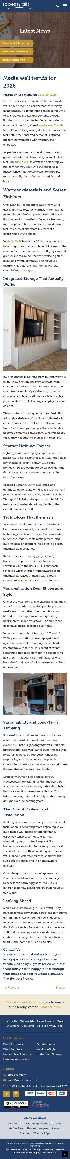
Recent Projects (45, 1021)
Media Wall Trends (51, 125)
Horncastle (47, 1123)
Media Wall (14, 241)
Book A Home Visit (13, 59)
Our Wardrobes (46, 1044)
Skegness (43, 1128)
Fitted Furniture (12, 1049)
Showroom (13, 1026)
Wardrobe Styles (46, 1049)
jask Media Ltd (48, 1152)
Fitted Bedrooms (13, 1044)
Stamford (25, 1133)
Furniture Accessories (16, 1059)
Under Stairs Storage (49, 1054)
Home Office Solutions (17, 1054)
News (60, 1021)
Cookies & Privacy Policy (50, 1026)
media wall (22, 162)
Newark (31, 1128)
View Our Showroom (15, 51)
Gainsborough (15, 1123)
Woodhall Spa (41, 1133)
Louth (59, 1123)
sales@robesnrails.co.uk (22, 1080)
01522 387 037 (58, 6)
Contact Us (28, 1026)
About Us (12, 1021)
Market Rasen (17, 1128)
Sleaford (56, 1128)
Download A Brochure (15, 43)
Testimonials (27, 1021)
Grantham (32, 1123)
